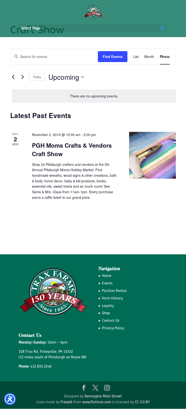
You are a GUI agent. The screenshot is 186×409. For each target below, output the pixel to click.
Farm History (112, 298)
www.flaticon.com (96, 402)
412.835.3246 (41, 366)
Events (107, 283)
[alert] (94, 96)
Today (37, 77)
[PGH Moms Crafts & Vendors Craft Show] (152, 155)
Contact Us (110, 321)
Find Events (113, 56)
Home (106, 276)
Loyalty (108, 306)
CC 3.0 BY (142, 402)
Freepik (66, 402)
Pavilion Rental (114, 291)
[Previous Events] (13, 77)
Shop (106, 313)
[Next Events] (22, 77)
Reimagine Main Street (103, 396)
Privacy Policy (113, 328)
